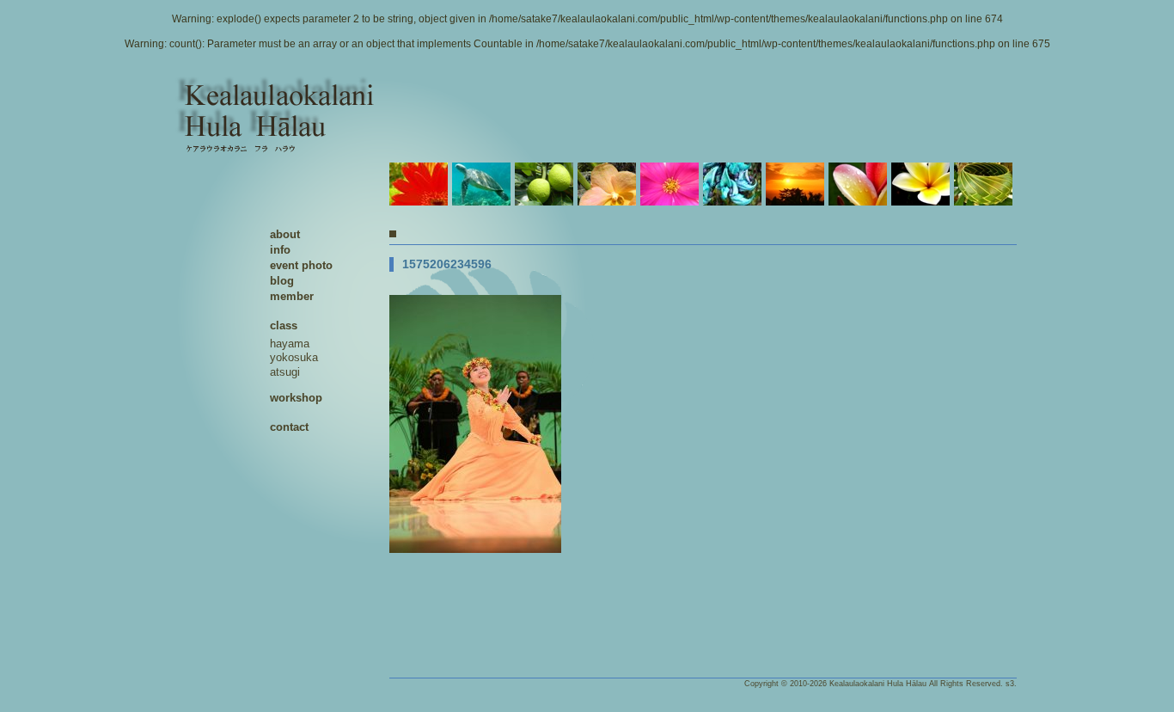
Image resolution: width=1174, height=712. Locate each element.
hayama (289, 343)
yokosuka (294, 357)
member (292, 296)
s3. (1011, 683)
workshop (296, 397)
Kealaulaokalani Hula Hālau (877, 683)
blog (282, 280)
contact (289, 426)
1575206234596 (447, 264)
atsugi (285, 371)
